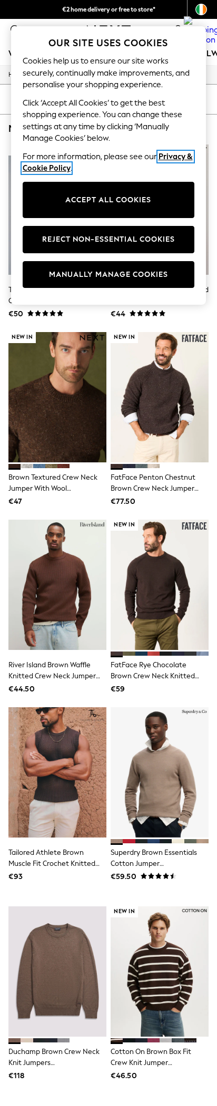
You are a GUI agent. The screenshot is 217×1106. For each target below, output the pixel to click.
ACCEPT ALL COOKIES (108, 199)
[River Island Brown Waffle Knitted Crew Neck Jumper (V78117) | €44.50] (57, 585)
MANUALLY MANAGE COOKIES (108, 274)
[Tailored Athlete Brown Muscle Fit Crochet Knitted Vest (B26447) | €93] (57, 772)
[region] (108, 165)
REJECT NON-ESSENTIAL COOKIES (108, 239)
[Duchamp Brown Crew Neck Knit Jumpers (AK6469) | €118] (57, 971)
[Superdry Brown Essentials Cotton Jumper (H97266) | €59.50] (160, 772)
